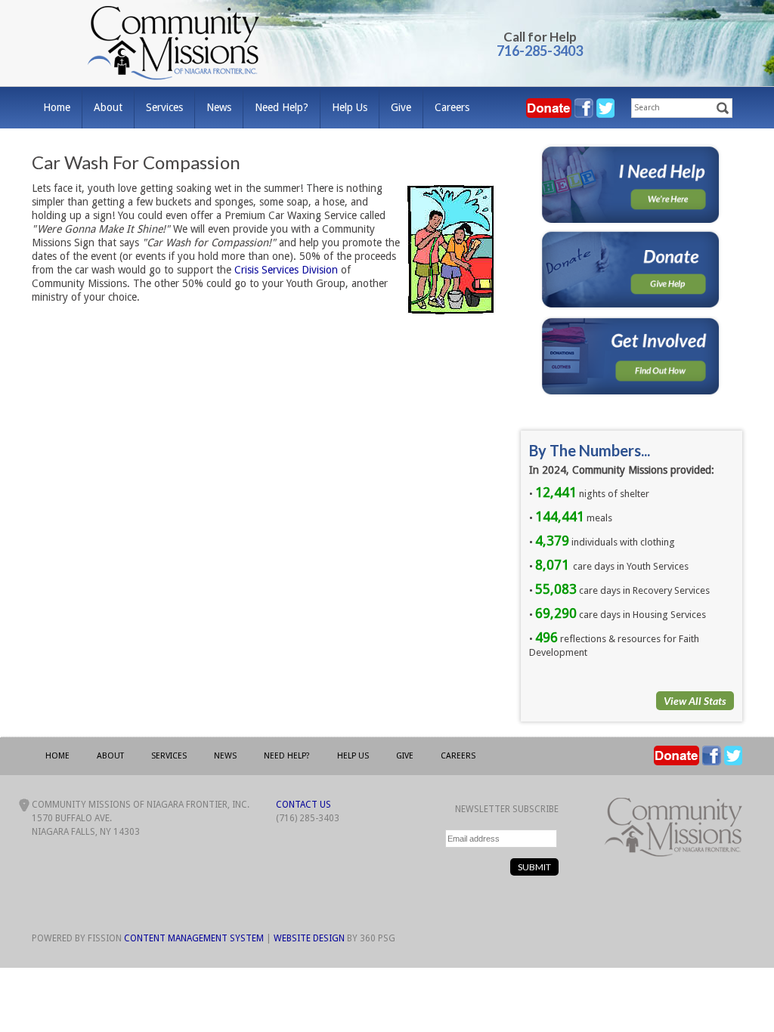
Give (401, 107)
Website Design (309, 938)
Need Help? (281, 107)
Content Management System (194, 938)
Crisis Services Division (286, 270)
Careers (452, 107)
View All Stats (695, 700)
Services (164, 107)
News (218, 107)
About (108, 107)
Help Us (349, 107)
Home (56, 107)
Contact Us (303, 804)
